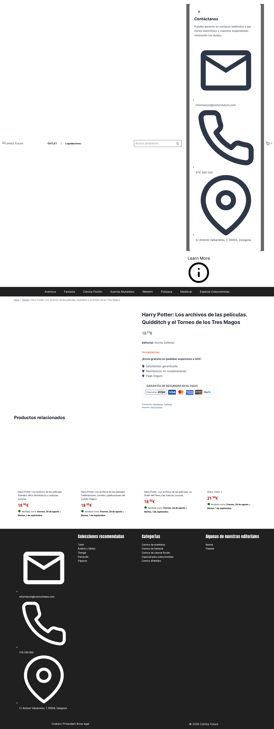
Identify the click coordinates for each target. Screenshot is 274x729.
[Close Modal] (199, 12)
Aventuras (158, 404)
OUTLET (52, 143)
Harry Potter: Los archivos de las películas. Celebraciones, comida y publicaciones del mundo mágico (103, 495)
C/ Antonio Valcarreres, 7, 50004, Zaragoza (223, 240)
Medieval (186, 291)
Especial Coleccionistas (215, 291)
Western (147, 291)
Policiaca (166, 291)
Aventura (50, 291)
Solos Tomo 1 (214, 491)
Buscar (179, 143)
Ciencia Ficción (92, 291)
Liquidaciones (73, 143)
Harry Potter (156, 407)
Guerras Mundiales (122, 291)
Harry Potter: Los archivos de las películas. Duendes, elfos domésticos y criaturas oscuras (40, 495)
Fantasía (69, 291)
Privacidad (69, 723)
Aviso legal (83, 723)
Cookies (56, 723)
